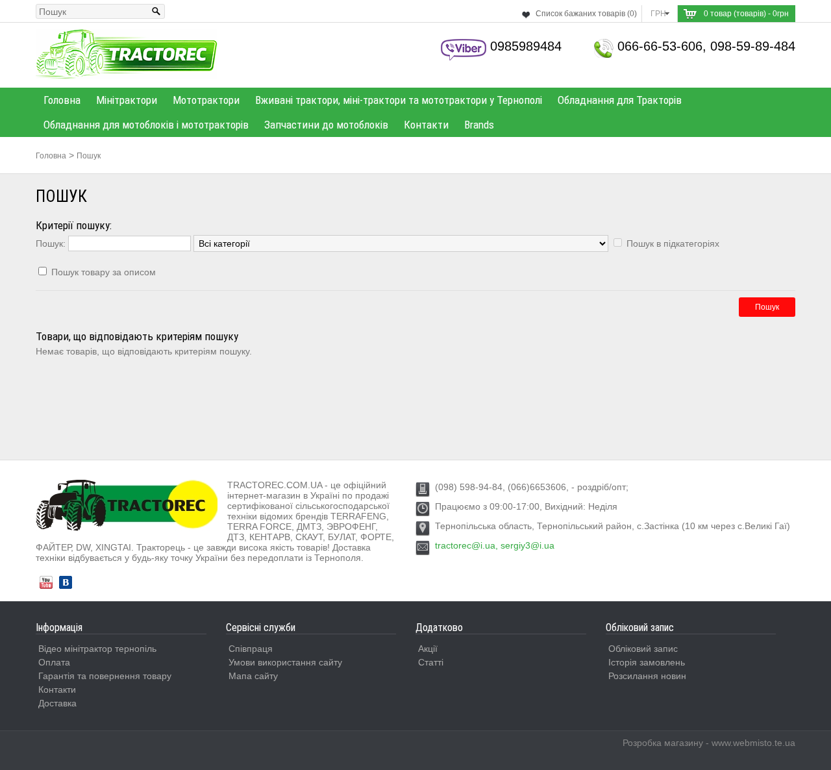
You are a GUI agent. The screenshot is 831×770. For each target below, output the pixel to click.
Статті (430, 662)
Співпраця (251, 648)
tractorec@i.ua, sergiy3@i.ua (494, 545)
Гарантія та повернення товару (104, 676)
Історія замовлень (646, 662)
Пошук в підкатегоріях (672, 243)
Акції (428, 648)
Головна (62, 99)
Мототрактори (206, 99)
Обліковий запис (643, 648)
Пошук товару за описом (103, 272)
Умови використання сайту (285, 662)
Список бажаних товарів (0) (586, 13)
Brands (479, 124)
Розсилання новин (647, 676)
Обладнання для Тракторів (620, 99)
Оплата (54, 662)
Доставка (57, 703)
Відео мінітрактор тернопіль (97, 648)
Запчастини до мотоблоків (326, 124)
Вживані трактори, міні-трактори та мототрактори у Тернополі (398, 99)
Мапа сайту (253, 676)
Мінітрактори (126, 99)
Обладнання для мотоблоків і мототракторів (146, 124)
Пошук (89, 155)
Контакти (426, 124)
